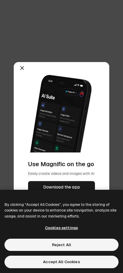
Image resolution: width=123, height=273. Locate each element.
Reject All (61, 244)
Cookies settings (61, 227)
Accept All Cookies (61, 261)
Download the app (61, 187)
